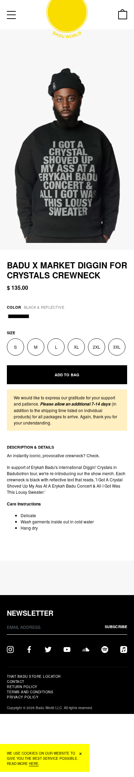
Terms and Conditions (30, 691)
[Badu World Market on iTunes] (123, 649)
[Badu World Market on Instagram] (10, 649)
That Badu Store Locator (34, 676)
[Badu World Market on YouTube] (67, 649)
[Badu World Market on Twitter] (48, 649)
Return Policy (22, 686)
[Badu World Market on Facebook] (29, 649)
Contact (15, 681)
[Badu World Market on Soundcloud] (85, 649)
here (33, 763)
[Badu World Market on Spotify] (104, 649)
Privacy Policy (22, 697)
